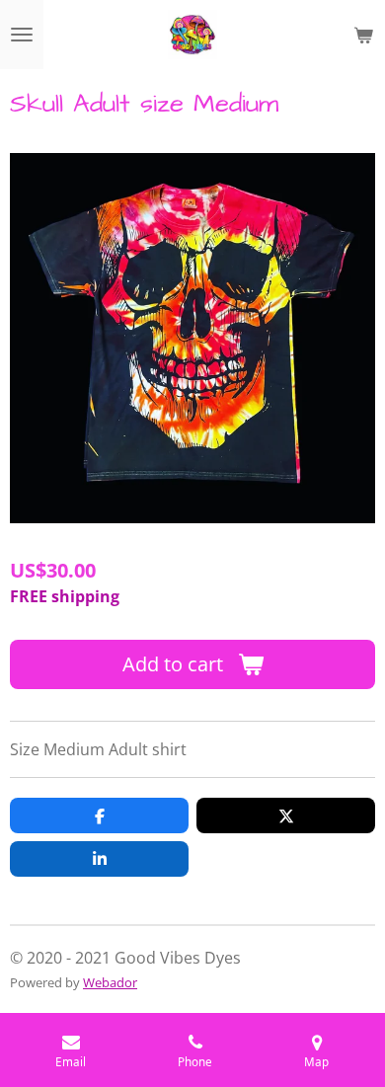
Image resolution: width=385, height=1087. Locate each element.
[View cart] (363, 34)
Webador (110, 982)
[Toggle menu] (21, 34)
